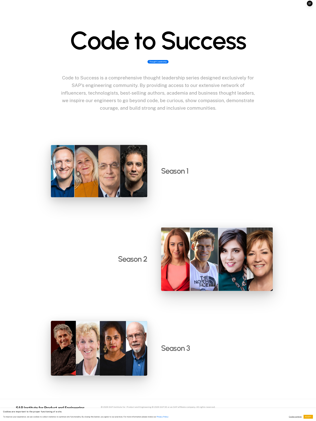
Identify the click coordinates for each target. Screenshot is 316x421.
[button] (310, 3)
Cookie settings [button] (295, 417)
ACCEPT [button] (308, 417)
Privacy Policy (162, 417)
